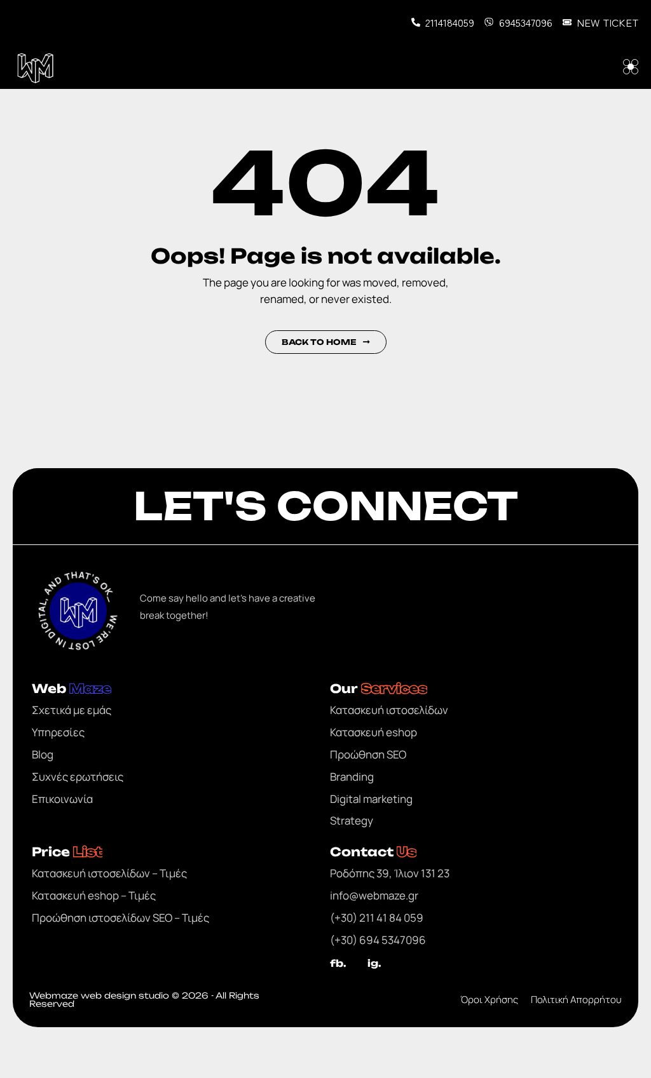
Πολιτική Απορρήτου (576, 999)
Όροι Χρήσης (489, 999)
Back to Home (319, 342)
